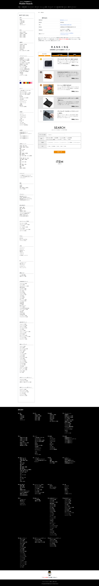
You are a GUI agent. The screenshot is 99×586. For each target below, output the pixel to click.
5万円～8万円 (22, 48)
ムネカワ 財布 (22, 313)
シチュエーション (67, 413)
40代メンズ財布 (22, 35)
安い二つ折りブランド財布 (24, 50)
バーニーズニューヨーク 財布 (25, 229)
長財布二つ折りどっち (24, 214)
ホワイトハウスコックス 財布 (25, 336)
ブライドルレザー (51, 6)
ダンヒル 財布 (22, 356)
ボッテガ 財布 (22, 334)
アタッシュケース (23, 267)
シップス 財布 (22, 225)
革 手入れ (21, 238)
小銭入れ (64, 139)
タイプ (35, 436)
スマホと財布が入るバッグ (24, 70)
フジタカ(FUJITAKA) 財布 (24, 308)
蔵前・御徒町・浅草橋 (24, 153)
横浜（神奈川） (22, 154)
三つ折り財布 (59, 139)
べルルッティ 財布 (23, 332)
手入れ (50, 484)
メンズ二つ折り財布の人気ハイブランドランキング (40, 461)
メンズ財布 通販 (22, 274)
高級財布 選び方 (23, 210)
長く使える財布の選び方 (24, 215)
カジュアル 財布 (22, 61)
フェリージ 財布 (22, 330)
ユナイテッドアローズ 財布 (25, 224)
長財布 (69, 139)
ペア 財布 (21, 73)
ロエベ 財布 (22, 372)
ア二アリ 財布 (22, 284)
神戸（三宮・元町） (23, 161)
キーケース (22, 249)
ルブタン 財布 (22, 370)
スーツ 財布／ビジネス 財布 (25, 62)
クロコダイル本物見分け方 (24, 213)
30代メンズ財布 (22, 34)
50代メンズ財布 (22, 36)
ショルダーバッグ (23, 262)
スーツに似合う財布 (57, 6)
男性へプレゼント (64, 6)
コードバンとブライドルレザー (25, 212)
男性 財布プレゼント (23, 196)
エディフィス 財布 (23, 230)
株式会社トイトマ (64, 20)
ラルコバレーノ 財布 (23, 338)
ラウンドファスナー (30, 6)
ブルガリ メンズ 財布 (23, 367)
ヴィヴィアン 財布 (23, 394)
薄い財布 (21, 96)
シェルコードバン (64, 142)
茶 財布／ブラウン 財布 (23, 440)
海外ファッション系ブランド (55, 538)
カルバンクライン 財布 (24, 390)
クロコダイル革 (22, 123)
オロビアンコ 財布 (23, 389)
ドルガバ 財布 (22, 358)
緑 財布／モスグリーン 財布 (24, 442)
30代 (58, 146)
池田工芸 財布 (22, 287)
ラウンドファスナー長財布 (50, 139)
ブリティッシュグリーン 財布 (25, 331)
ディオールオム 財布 (23, 357)
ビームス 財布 (22, 228)
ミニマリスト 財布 (23, 67)
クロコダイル (51, 142)
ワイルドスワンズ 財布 (24, 316)
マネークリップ (22, 24)
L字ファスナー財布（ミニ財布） (25, 92)
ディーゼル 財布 (22, 393)
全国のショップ (22, 457)
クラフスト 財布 (22, 293)
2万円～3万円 (22, 45)
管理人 (51, 581)
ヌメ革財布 (70, 142)
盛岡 (20, 166)
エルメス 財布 (22, 347)
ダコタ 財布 (22, 302)
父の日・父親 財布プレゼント (25, 197)
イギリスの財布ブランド (24, 137)
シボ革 (21, 118)
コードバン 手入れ (23, 240)
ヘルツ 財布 (22, 310)
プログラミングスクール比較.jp (66, 33)
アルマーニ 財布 (22, 346)
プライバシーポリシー (45, 581)
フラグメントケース (23, 100)
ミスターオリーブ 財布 (24, 380)
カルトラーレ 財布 (23, 289)
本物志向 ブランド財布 (24, 64)
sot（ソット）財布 (23, 299)
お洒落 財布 (22, 57)
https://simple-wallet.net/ (65, 24)
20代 (49, 146)
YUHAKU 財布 (22, 314)
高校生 (21, 186)
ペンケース (22, 254)
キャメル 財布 (22, 441)
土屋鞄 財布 (22, 303)
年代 (35, 413)
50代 (65, 146)
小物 (65, 484)
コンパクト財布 (62, 137)
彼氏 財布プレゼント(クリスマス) (26, 198)
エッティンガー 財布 (23, 325)
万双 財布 (21, 311)
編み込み (21, 105)
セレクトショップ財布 (38, 484)
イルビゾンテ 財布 (23, 324)
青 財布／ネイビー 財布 (23, 437)
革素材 (50, 436)
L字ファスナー (37, 6)
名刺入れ (21, 251)
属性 (50, 457)
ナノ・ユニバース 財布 (38, 489)
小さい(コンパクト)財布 (24, 97)
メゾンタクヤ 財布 (23, 337)
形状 (20, 413)
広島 (20, 163)
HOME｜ (19, 6)
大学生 (21, 185)
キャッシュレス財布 (43, 6)
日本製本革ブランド (53, 498)
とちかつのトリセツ (64, 34)
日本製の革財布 (24, 6)
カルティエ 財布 (22, 350)
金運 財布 (21, 72)
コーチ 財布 (22, 352)
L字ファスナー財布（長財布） (25, 94)
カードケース (22, 247)
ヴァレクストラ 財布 (23, 362)
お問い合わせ (55, 581)
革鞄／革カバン (22, 263)
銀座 (20, 148)
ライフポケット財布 (23, 315)
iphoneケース (22, 250)
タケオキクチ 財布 (23, 379)
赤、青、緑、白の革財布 (24, 71)
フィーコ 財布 (22, 306)
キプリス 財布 (22, 292)
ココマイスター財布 (23, 283)
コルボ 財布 (22, 295)
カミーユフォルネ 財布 (24, 348)
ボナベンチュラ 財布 (23, 335)
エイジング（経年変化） (24, 124)
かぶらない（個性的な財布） (25, 68)
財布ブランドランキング (72, 6)
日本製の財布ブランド (24, 132)
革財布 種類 (22, 207)
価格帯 (50, 413)
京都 (20, 160)
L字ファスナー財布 (49, 137)
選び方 (21, 209)
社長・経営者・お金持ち (24, 187)
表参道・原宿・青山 (23, 145)
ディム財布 (22, 304)
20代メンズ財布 (22, 32)
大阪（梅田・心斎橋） (24, 159)
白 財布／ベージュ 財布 (23, 438)
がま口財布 (56, 137)
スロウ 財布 (22, 298)
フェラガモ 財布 (22, 363)
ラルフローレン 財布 (23, 395)
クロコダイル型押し (23, 106)
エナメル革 (22, 122)
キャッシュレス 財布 (23, 66)
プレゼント (66, 457)
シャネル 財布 (22, 354)
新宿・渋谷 (22, 150)
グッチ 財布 (22, 351)
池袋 (20, 151)
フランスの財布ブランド (24, 138)
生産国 (65, 436)
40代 (61, 146)
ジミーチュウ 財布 (23, 353)
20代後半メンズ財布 (23, 33)
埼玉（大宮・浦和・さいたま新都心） (26, 469)
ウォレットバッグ (23, 102)
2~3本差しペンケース (24, 255)
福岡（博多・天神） (23, 164)
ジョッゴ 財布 (22, 297)
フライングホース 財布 (24, 309)
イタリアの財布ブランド (24, 135)
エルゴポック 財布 (23, 288)
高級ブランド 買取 (23, 276)
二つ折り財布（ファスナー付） (25, 90)
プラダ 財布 (22, 366)
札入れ (21, 95)
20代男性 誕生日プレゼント (25, 199)
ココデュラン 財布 (23, 294)
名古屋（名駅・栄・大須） (24, 158)
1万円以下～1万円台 (23, 44)
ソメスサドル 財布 (23, 300)
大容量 (21, 104)
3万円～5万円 (22, 46)
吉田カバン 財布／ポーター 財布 (25, 382)
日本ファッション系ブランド (40, 538)
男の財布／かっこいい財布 (24, 59)
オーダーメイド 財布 (23, 75)
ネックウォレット (23, 101)
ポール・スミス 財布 (23, 368)
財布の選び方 (22, 484)
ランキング (36, 457)
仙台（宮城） (22, 165)
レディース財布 (22, 188)
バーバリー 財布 (22, 359)
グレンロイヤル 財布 (23, 327)
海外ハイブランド (23, 538)
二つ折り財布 (69, 137)
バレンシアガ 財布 (23, 361)
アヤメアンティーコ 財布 (24, 286)
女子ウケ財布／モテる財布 (24, 60)
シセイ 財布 (22, 329)
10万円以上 (22, 49)
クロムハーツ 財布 (23, 326)
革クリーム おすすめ (23, 239)
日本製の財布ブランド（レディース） (70, 438)
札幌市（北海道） (23, 481)
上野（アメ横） (22, 149)
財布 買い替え (22, 208)
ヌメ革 (21, 121)
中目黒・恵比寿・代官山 (24, 147)
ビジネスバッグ (22, 266)
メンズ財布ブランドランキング (25, 175)
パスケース (22, 252)
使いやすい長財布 (23, 65)
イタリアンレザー (23, 117)
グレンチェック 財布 (23, 223)
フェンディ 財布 (22, 364)
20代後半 (53, 146)
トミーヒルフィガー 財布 (24, 391)
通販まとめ (36, 498)
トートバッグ (22, 265)
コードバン (57, 142)
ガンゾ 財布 (22, 290)
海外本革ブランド (67, 498)
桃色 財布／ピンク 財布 (23, 445)
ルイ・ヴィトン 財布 (23, 369)
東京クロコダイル (23, 305)
